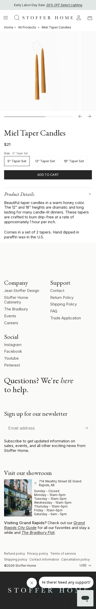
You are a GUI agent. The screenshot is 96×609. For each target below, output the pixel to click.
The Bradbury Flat (38, 532)
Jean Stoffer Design (21, 290)
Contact (57, 290)
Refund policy (14, 553)
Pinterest (12, 365)
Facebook (13, 351)
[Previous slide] (80, 116)
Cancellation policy (75, 559)
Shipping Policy (63, 304)
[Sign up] (86, 428)
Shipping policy (15, 559)
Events (10, 315)
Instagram (13, 344)
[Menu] (5, 17)
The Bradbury (16, 309)
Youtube (11, 358)
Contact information (44, 559)
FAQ (53, 311)
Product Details (19, 194)
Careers (11, 322)
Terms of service (63, 553)
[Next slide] (89, 116)
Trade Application (65, 318)
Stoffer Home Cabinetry (16, 300)
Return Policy (61, 297)
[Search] (17, 17)
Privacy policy (37, 553)
